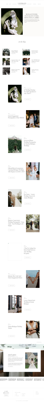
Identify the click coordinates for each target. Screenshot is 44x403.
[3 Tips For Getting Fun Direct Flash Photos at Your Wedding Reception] (15, 252)
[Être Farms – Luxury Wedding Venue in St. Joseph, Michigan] (15, 198)
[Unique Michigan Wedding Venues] (33, 329)
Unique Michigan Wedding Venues (15, 327)
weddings (9, 166)
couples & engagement (11, 114)
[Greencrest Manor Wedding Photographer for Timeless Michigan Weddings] (15, 144)
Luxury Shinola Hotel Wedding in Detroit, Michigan (29, 302)
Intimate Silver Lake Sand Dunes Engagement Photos (15, 277)
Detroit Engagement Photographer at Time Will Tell (16, 117)
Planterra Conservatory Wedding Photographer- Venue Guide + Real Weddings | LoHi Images (16, 222)
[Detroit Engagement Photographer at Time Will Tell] (33, 119)
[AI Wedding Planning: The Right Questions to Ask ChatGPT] (15, 93)
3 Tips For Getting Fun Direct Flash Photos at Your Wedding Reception (30, 250)
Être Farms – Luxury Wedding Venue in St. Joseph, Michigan (29, 196)
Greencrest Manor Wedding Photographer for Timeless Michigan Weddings (30, 142)
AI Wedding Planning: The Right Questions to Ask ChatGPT (30, 91)
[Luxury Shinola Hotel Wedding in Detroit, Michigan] (15, 304)
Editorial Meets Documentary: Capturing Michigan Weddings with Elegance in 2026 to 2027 (16, 170)
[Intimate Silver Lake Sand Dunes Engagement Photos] (33, 279)
